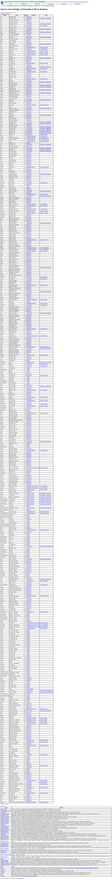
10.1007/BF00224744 (44, 137)
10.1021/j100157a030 (44, 104)
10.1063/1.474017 (43, 708)
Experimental (24, 4)
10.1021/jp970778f (44, 413)
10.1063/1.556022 (43, 489)
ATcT (29, 353)
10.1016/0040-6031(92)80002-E (46, 546)
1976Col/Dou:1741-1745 (33, 335)
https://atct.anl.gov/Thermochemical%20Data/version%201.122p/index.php (83, 868)
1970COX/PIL (31, 362)
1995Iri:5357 (30, 581)
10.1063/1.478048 (43, 303)
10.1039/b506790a (43, 328)
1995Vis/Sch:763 (31, 346)
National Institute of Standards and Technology (78, 1)
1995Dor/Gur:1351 (32, 718)
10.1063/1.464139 (43, 299)
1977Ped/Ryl (30, 688)
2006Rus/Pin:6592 (32, 68)
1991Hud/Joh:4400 (32, 595)
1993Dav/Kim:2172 (32, 529)
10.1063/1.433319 (43, 335)
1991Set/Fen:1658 (32, 104)
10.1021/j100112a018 (44, 529)
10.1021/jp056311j (43, 68)
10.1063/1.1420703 (44, 611)
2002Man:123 (31, 611)
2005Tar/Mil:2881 (31, 328)
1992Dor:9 (30, 546)
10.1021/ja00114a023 (44, 745)
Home (10, 4)
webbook (30, 25)
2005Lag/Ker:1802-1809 (33, 486)
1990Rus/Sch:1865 (32, 136)
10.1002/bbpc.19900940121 (45, 18)
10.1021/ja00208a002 (44, 247)
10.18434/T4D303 (43, 25)
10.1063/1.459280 (43, 251)
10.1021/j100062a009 (44, 167)
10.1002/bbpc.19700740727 (45, 362)
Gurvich (29, 16)
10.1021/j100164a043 (44, 595)
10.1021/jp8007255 (44, 487)
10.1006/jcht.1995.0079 (45, 346)
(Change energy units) (5, 13)
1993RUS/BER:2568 (32, 299)
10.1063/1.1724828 (44, 47)
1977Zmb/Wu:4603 (32, 239)
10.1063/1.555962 (43, 718)
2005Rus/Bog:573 (32, 47)
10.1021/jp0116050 (44, 802)
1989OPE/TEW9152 (32, 247)
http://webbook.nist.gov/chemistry (30, 875)
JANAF (29, 22)
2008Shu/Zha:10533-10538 (33, 467)
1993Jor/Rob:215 (31, 137)
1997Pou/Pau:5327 (32, 413)
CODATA (30, 18)
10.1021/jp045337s (44, 486)
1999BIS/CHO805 (32, 303)
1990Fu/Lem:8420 (32, 251)
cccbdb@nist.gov (20, 878)
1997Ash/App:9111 (32, 708)
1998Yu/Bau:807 (31, 489)
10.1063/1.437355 (43, 285)
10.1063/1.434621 (43, 239)
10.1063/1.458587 (43, 136)
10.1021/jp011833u (44, 355)
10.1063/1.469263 (43, 581)
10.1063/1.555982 (43, 205)
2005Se (29, 143)
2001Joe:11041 (31, 355)
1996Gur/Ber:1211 (32, 205)
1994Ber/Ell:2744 (31, 167)
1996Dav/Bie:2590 (32, 745)
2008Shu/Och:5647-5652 (33, 487)
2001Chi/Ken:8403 (32, 802)
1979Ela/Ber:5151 (32, 285)
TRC (29, 186)
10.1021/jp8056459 (44, 467)
